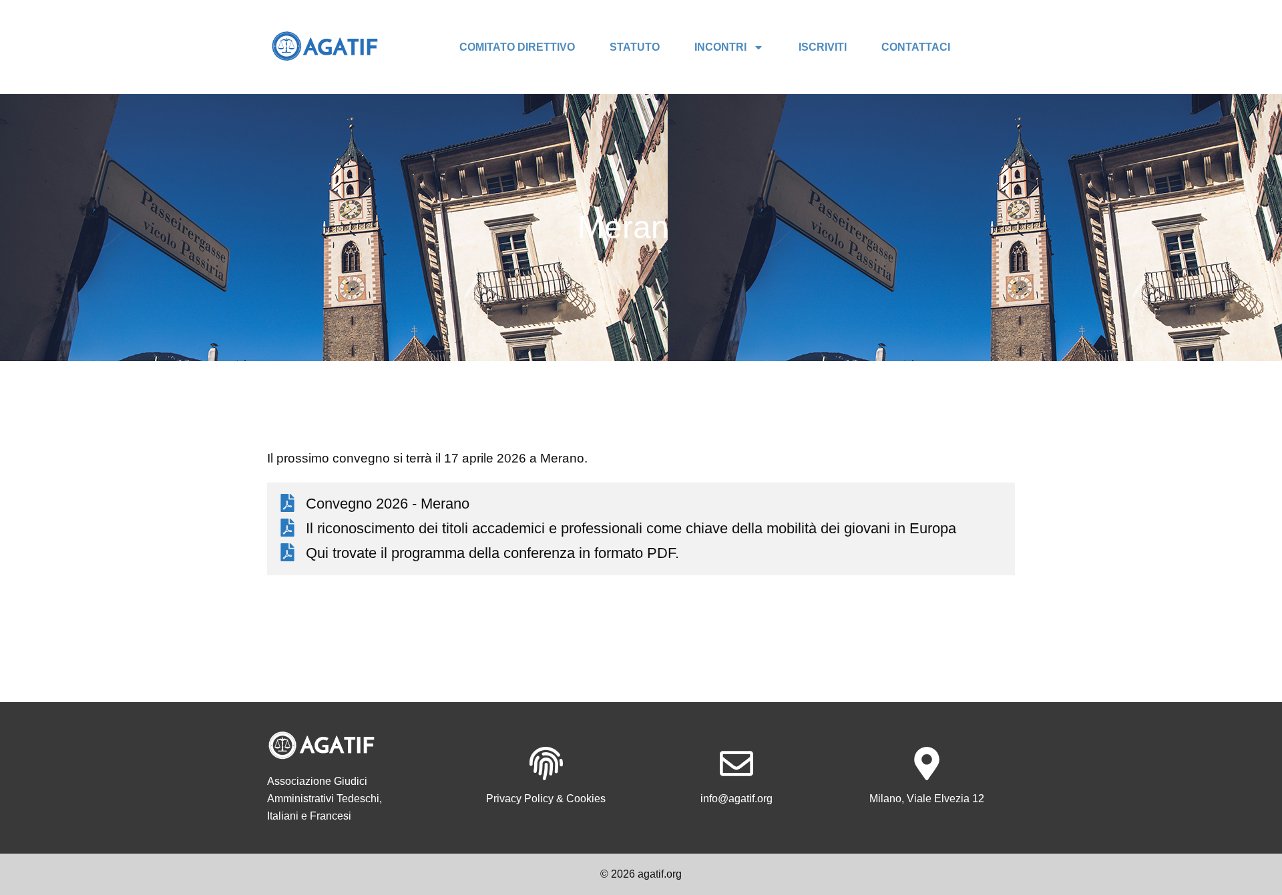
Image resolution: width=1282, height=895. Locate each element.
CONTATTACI (915, 47)
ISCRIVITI (823, 47)
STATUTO (635, 47)
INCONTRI (720, 47)
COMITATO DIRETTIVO (517, 47)
